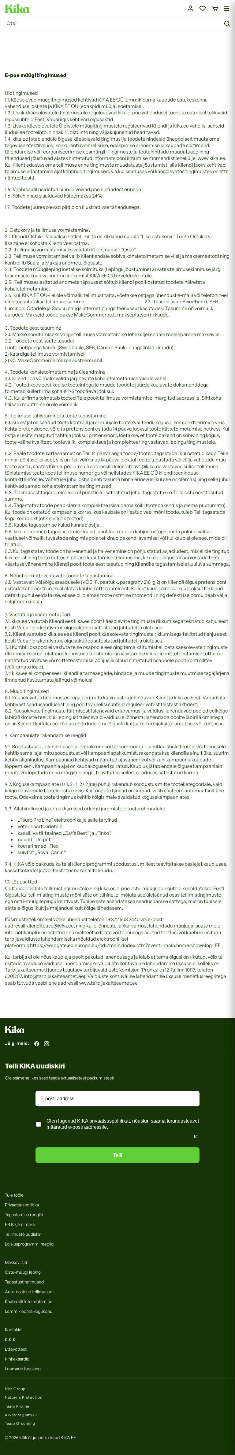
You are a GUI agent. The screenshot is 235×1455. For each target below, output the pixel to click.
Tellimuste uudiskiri (23, 1234)
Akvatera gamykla (21, 1414)
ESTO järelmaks (20, 1224)
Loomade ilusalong (23, 1368)
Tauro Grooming (20, 1423)
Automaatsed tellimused (28, 1291)
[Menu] (226, 8)
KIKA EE (68, 1437)
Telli (117, 1155)
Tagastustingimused (24, 1281)
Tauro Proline (17, 1406)
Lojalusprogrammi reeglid (29, 1243)
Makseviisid (16, 1262)
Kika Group (15, 1389)
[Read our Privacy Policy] (196, 1136)
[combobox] (117, 24)
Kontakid (13, 1329)
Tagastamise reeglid (24, 1214)
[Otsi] (228, 24)
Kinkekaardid (17, 1358)
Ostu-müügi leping (23, 1272)
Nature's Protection (23, 1397)
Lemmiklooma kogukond (28, 1311)
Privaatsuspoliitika (22, 1204)
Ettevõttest (16, 1349)
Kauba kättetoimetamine (28, 1301)
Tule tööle (14, 1195)
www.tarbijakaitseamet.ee (108, 983)
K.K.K (10, 1339)
